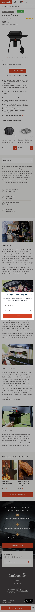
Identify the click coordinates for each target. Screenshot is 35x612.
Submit (17, 316)
